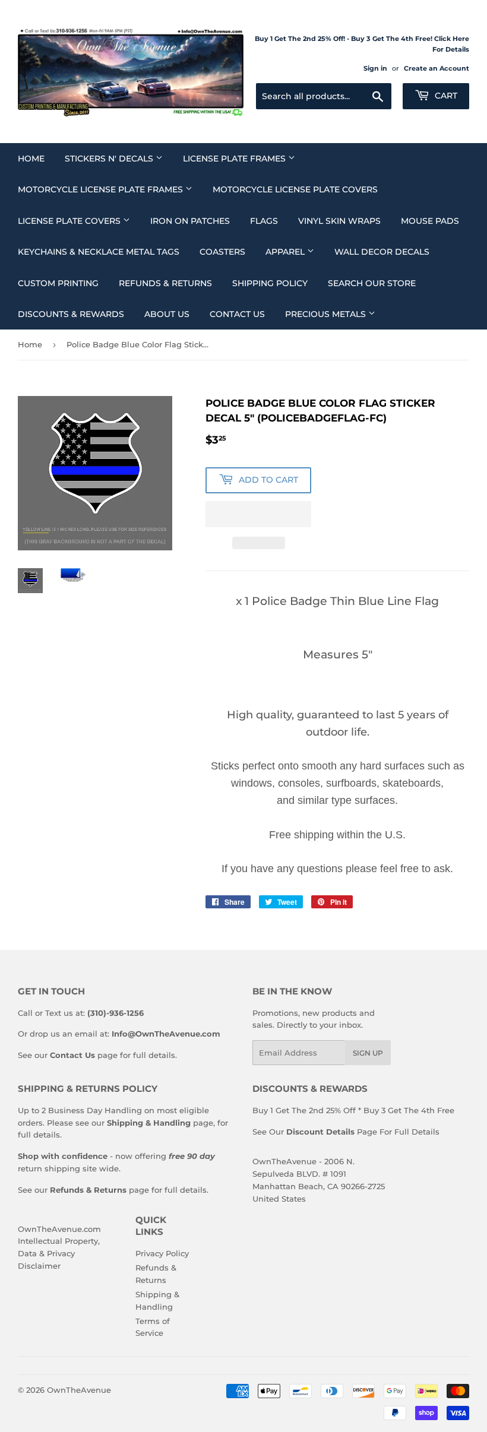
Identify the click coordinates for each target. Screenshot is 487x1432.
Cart (444, 95)
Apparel (286, 251)
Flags (264, 221)
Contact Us (237, 314)
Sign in (375, 68)
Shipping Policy (270, 283)
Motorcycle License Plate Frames (101, 189)
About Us (166, 314)
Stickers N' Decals (110, 158)
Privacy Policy (162, 1253)
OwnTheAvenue (79, 1390)
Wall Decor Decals (381, 251)
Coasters (222, 251)
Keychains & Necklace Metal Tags (98, 251)
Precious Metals (326, 314)
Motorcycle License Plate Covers (295, 189)
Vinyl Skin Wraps (339, 221)
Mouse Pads (430, 221)
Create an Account (436, 68)
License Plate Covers (70, 221)
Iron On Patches (190, 221)
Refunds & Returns (165, 283)
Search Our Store (372, 283)
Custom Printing (58, 283)
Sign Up (368, 1052)
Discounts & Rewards (71, 314)
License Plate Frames (235, 158)
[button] (258, 514)
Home (31, 158)
